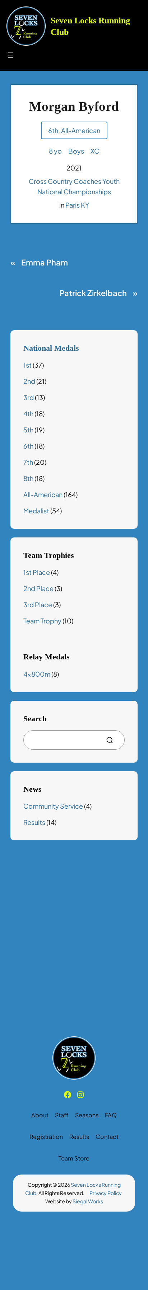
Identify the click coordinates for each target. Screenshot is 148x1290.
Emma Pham (44, 262)
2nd (29, 381)
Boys (76, 151)
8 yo (55, 151)
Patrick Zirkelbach (93, 293)
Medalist (36, 511)
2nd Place (38, 588)
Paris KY (77, 205)
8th (28, 478)
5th (28, 430)
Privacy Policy (105, 1193)
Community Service (53, 806)
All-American (80, 130)
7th (28, 462)
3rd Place (37, 604)
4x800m (36, 674)
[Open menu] (10, 55)
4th (28, 413)
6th (53, 130)
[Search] (112, 740)
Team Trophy (42, 621)
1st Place (36, 572)
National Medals (51, 348)
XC (95, 151)
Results (34, 822)
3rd (28, 397)
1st (27, 365)
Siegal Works (88, 1201)
